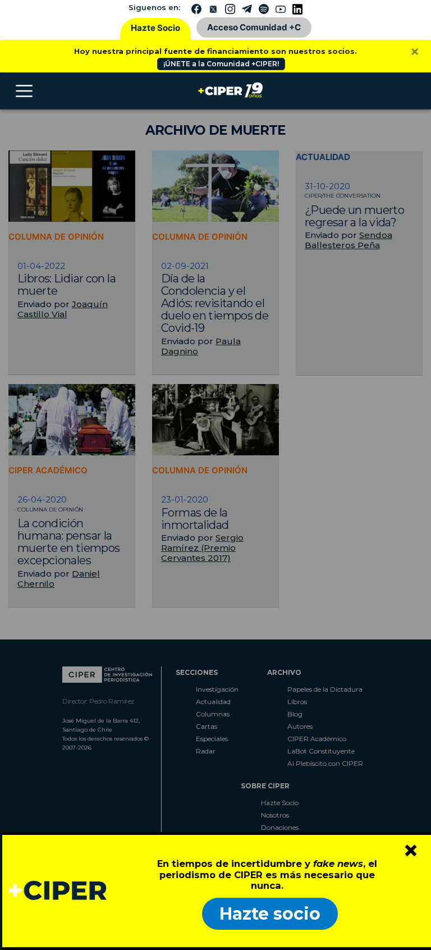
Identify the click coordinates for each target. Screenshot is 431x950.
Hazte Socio (155, 27)
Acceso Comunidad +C (254, 27)
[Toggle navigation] (24, 91)
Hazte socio (269, 913)
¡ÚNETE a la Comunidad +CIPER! (221, 64)
